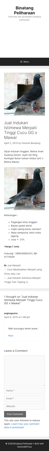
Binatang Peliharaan (24, 10)
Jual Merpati (14, 265)
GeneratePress (24, 446)
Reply (10, 335)
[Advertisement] (24, 42)
